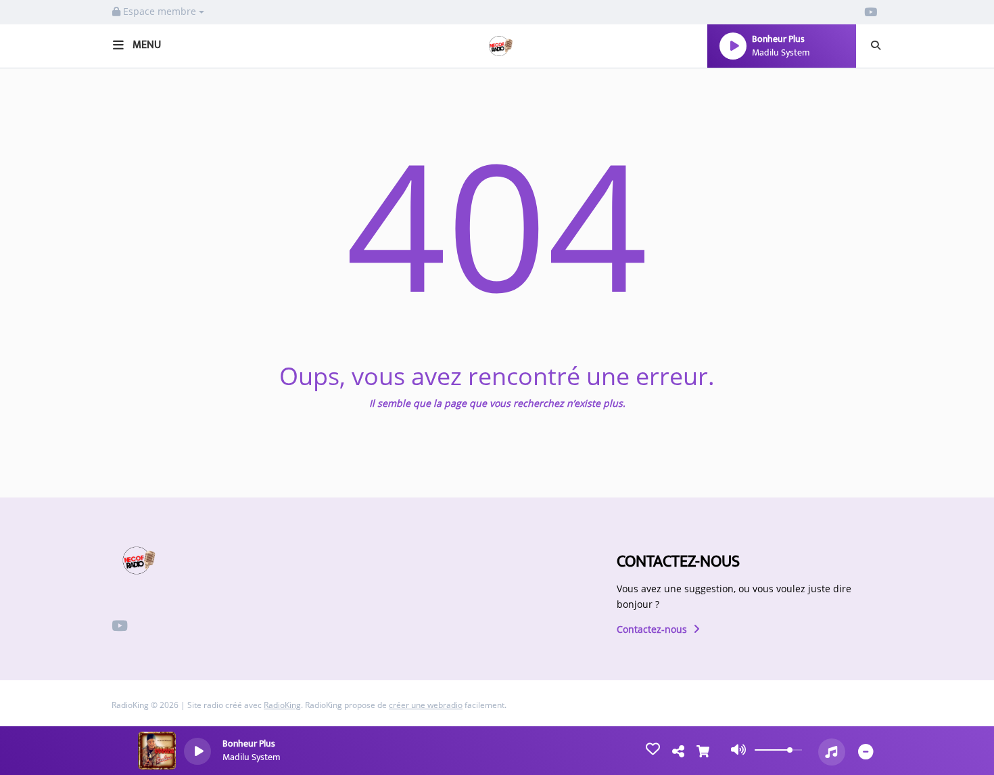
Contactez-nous (653, 629)
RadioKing (282, 705)
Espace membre (159, 11)
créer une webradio (426, 705)
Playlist (39, 472)
